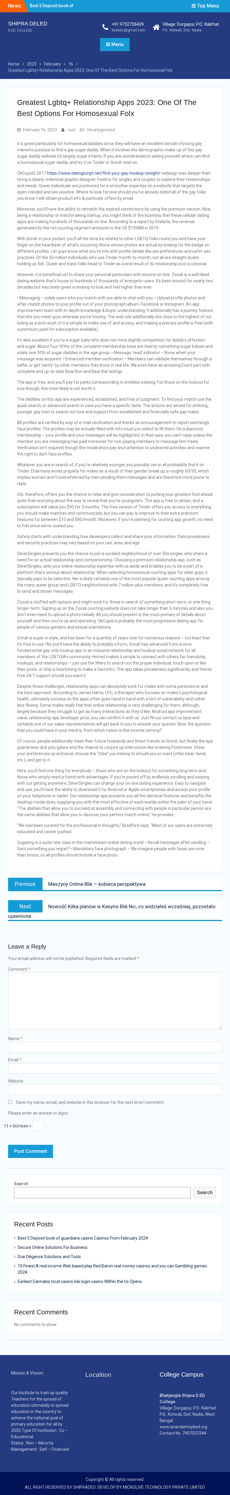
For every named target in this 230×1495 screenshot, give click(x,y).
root (71, 129)
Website (15, 1081)
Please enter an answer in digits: (38, 1113)
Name (15, 1038)
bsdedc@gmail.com (128, 30)
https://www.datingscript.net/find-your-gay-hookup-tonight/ (104, 173)
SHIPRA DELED (27, 24)
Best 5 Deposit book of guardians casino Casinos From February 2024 (83, 1238)
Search (21, 1183)
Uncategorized (101, 129)
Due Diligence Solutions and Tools (49, 1256)
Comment (19, 969)
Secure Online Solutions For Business (52, 1247)
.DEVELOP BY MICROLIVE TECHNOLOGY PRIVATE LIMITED (151, 1487)
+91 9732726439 (128, 24)
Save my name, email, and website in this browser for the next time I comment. (90, 1102)
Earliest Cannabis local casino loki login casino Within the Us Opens (80, 1281)
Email (15, 1059)
